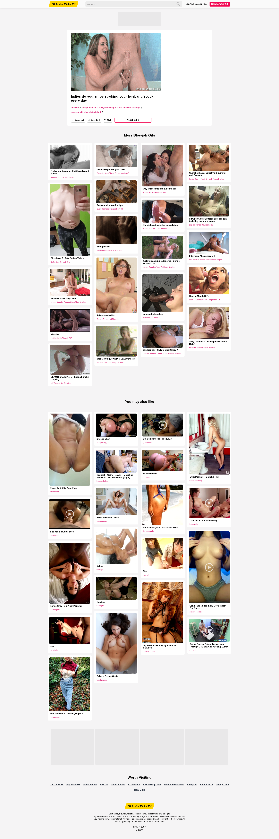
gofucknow (147, 443)
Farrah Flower (150, 474)
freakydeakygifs (102, 443)
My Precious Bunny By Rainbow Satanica (159, 646)
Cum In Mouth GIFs (199, 296)
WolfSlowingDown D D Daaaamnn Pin (116, 359)
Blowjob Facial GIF (107, 107)
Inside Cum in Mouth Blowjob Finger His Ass (206, 179)
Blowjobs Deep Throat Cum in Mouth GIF (113, 173)
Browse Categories (196, 4)
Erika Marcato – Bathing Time (204, 477)
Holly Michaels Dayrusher (64, 298)
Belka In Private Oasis (107, 517)
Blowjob (75, 107)
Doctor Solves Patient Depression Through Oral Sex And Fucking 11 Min (208, 645)
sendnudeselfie (195, 612)
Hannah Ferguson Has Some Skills (160, 527)
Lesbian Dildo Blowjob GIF (61, 338)
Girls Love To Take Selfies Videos (67, 258)
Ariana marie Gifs (106, 315)
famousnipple (148, 531)
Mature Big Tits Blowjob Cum (154, 193)
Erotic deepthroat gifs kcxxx (111, 169)
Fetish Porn (206, 784)
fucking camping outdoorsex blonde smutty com (161, 262)
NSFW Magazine (152, 784)
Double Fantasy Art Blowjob (108, 319)
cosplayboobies (149, 652)
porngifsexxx (103, 247)
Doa (52, 646)
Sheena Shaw (103, 439)
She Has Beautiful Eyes (62, 532)
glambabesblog (195, 481)
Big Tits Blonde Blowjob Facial (201, 225)
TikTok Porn (57, 784)
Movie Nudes (118, 784)
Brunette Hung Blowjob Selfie (62, 177)
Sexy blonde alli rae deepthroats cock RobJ (208, 342)
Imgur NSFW (73, 784)
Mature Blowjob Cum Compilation (156, 229)
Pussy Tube (222, 784)
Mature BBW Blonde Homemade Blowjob (205, 260)
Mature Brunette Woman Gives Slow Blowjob (68, 302)
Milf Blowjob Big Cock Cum (61, 383)
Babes (99, 566)
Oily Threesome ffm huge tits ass (159, 189)
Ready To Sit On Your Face (63, 488)
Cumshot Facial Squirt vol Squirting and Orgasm (207, 174)
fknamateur (54, 492)
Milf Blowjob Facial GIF (129, 107)
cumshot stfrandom (153, 314)
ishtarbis (55, 334)
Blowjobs (192, 784)
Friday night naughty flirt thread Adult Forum (70, 172)
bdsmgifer (100, 606)
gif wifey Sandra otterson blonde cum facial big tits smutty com (208, 220)
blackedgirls (55, 610)
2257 (143, 826)
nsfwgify (146, 575)
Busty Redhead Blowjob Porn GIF (110, 209)
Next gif (133, 120)
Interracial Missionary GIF (202, 256)
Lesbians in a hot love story (203, 520)
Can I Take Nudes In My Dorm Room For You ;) (207, 607)
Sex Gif (104, 784)
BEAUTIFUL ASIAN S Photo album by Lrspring (70, 378)
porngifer (146, 477)
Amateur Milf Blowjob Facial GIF (86, 112)
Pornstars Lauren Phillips (110, 205)
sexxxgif (99, 570)
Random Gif (218, 4)
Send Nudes (90, 784)
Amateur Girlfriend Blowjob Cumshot (111, 363)
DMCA (136, 826)
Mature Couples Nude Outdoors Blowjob (159, 267)
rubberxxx (193, 651)
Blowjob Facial (89, 107)
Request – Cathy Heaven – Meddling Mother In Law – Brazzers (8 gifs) (114, 476)
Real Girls (139, 790)
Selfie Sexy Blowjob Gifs (60, 262)
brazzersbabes (102, 481)
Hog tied (100, 602)
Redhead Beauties (174, 784)
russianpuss (55, 717)
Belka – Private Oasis (107, 676)
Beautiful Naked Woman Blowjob (202, 348)
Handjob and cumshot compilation (160, 225)
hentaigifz (54, 650)
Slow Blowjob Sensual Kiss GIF (109, 250)
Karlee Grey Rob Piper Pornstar (66, 606)
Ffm (145, 571)
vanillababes (101, 521)
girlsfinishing (55, 536)
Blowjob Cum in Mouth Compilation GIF (204, 300)
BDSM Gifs (134, 784)
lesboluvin (193, 524)
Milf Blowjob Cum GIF (151, 318)
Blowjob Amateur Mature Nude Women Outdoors (162, 354)
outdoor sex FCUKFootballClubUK (160, 350)
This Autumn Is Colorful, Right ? (66, 714)
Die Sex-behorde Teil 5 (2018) (157, 439)
